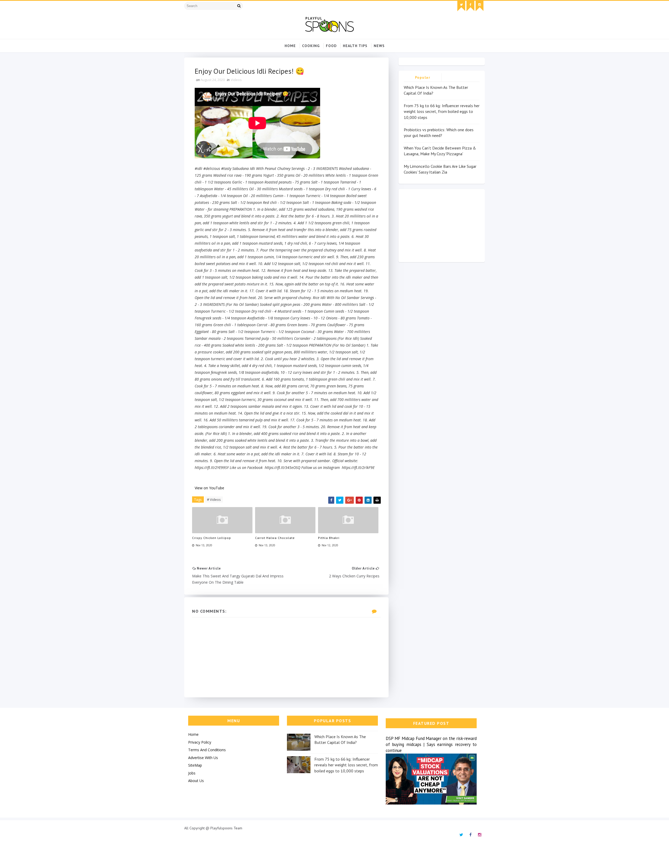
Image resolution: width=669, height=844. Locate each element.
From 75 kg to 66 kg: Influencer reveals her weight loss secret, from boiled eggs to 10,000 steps (442, 111)
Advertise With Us (203, 757)
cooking (311, 45)
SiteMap (195, 765)
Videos (236, 79)
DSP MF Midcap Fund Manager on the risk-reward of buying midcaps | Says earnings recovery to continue (431, 744)
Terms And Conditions (207, 749)
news (379, 45)
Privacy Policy (199, 742)
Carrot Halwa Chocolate (275, 538)
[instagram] (479, 6)
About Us (196, 780)
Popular (422, 77)
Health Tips (355, 45)
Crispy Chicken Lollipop (211, 538)
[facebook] (470, 6)
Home (290, 45)
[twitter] (461, 6)
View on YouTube (209, 487)
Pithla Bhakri (328, 538)
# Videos (214, 499)
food (331, 45)
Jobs (191, 773)
